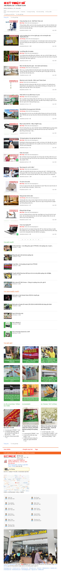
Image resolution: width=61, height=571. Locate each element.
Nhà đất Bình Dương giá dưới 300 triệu (30, 109)
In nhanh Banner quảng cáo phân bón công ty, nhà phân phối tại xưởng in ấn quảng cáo (30, 428)
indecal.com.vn (45, 568)
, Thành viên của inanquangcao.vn (29, 23)
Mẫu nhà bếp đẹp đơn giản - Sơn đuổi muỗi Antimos (33, 65)
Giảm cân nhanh (24, 152)
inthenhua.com (24, 568)
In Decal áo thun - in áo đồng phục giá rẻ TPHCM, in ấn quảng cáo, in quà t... (32, 246)
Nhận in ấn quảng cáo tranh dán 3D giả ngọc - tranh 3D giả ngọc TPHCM (49, 427)
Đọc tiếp (55, 30)
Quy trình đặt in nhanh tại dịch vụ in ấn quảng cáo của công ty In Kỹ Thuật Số (49, 379)
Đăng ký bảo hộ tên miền (26, 196)
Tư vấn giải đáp (19, 14)
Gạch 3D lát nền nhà (17, 313)
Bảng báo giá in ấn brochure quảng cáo (22, 255)
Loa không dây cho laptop (26, 51)
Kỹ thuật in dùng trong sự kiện (12, 436)
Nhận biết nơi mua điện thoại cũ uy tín (30, 94)
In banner (23, 11)
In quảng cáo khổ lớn (9, 14)
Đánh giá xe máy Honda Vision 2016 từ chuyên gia (25, 295)
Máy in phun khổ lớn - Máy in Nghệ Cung (30, 123)
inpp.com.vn (34, 569)
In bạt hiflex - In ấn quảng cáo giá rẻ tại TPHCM (24, 264)
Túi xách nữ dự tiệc (25, 181)
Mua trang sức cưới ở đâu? (27, 167)
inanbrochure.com (16, 569)
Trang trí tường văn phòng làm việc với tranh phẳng (49, 435)
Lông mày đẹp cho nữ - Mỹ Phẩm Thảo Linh (31, 21)
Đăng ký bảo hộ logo (25, 210)
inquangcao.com (8, 568)
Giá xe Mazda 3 (16, 322)
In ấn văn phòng (40, 11)
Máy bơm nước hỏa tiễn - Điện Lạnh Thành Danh (33, 80)
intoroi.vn (39, 568)
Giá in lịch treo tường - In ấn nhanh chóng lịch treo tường (30, 399)
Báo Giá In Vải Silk (9, 427)
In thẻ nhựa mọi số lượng (30, 381)
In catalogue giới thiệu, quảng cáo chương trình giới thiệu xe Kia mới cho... (12, 433)
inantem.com (54, 568)
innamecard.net (7, 569)
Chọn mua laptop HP (25, 225)
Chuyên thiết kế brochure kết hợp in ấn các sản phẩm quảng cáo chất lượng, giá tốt (49, 360)
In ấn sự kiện (48, 11)
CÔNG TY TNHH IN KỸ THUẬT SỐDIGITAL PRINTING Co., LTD (16, 461)
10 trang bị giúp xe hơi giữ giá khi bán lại (30, 138)
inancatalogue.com (26, 569)
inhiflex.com (41, 569)
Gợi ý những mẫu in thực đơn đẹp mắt (49, 399)
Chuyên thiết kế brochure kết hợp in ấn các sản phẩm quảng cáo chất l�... (31, 273)
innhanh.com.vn (16, 568)
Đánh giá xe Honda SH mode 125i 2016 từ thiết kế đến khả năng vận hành (32, 304)
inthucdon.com (32, 568)
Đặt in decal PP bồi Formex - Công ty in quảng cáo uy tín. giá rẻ (29, 282)
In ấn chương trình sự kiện (13, 11)
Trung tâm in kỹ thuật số (9, 564)
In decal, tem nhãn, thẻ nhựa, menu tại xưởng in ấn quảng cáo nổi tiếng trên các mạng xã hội (12, 398)
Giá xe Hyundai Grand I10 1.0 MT (21, 331)
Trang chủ (6, 17)
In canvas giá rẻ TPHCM (11, 430)
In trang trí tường (31, 11)
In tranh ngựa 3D (46, 431)
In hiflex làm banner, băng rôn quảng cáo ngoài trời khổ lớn (30, 438)
